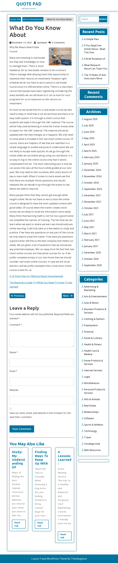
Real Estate (90, 405)
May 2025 (89, 138)
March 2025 (90, 150)
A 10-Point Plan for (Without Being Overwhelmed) (36, 276)
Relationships (91, 412)
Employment (91, 325)
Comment (15, 324)
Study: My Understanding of (18, 459)
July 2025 (89, 125)
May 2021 (89, 227)
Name (13, 352)
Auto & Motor (91, 302)
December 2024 (92, 170)
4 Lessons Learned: (65, 457)
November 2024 (92, 176)
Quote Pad (28, 4)
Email (13, 371)
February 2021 (92, 239)
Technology (90, 431)
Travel (87, 437)
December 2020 (92, 252)
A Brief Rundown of (94, 58)
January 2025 (91, 163)
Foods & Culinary (93, 338)
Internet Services (93, 370)
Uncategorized (92, 443)
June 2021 (89, 220)
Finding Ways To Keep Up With (41, 457)
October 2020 (91, 258)
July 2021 (89, 214)
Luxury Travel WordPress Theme (49, 558)
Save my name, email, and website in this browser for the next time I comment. (40, 415)
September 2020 (93, 265)
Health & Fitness (93, 344)
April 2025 (89, 144)
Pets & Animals (92, 399)
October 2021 (91, 208)
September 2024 (93, 189)
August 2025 (91, 119)
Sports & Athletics (93, 424)
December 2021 (92, 195)
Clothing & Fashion (94, 319)
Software (89, 418)
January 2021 (91, 246)
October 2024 (91, 182)
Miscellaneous (91, 383)
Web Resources (92, 450)
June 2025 (89, 131)
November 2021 (92, 201)
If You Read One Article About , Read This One (94, 49)
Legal (87, 376)
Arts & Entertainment (33, 19)
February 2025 (92, 157)
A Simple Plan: (91, 39)
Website (13, 390)
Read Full (19, 524)
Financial (88, 331)
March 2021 (90, 233)
